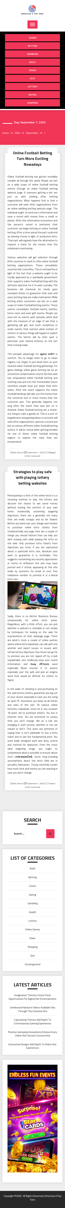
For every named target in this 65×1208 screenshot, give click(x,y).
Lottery (33, 86)
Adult (32, 62)
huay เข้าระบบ (39, 664)
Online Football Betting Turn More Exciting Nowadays (32, 158)
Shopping (32, 102)
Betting (32, 45)
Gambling (32, 54)
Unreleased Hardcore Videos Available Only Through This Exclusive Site (32, 1009)
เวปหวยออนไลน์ (23, 757)
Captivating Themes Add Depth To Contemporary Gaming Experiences (32, 1021)
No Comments (33, 456)
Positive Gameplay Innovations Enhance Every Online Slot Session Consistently (32, 1033)
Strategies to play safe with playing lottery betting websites (32, 477)
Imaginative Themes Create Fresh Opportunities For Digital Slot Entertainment (32, 997)
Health (32, 912)
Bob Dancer (18, 452)
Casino (32, 37)
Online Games (32, 929)
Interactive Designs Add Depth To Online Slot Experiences (32, 1046)
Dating (32, 94)
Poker (32, 70)
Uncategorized (32, 964)
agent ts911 (47, 354)
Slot (32, 78)
